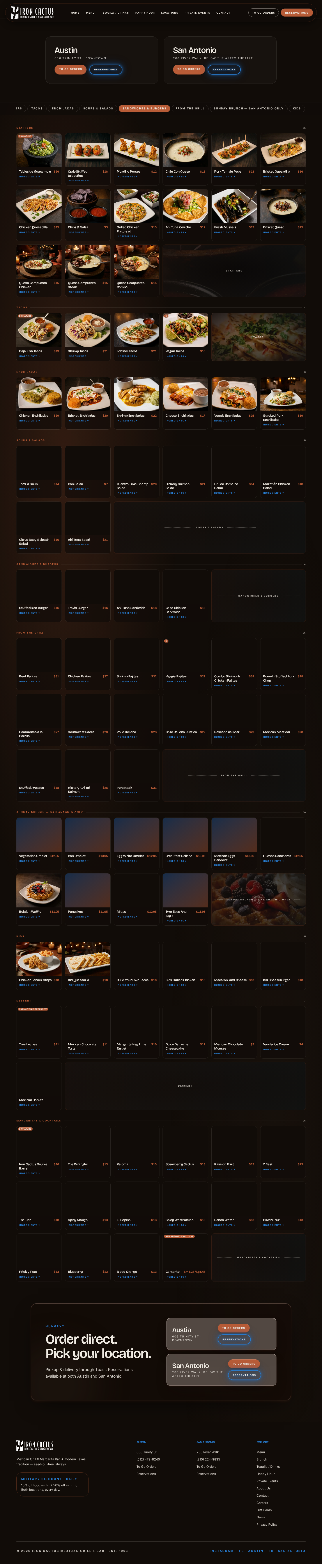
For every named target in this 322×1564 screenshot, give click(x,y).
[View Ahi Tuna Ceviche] (185, 206)
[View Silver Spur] (283, 1199)
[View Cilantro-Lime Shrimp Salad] (136, 463)
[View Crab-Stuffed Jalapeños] (87, 150)
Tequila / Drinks (115, 12)
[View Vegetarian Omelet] (39, 835)
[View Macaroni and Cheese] (234, 959)
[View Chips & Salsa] (87, 206)
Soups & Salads (98, 108)
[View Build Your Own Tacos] (136, 959)
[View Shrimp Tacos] (87, 330)
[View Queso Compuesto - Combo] (136, 262)
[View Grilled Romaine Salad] (234, 463)
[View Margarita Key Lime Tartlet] (136, 1023)
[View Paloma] (136, 1143)
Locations (169, 12)
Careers (262, 1503)
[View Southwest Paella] (87, 711)
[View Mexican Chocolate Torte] (87, 1023)
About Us (264, 1488)
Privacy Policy (267, 1524)
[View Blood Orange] (136, 1251)
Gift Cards (264, 1510)
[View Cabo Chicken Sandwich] (185, 587)
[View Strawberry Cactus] (185, 1143)
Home (75, 12)
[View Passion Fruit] (234, 1143)
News (261, 1517)
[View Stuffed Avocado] (39, 767)
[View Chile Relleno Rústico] (185, 711)
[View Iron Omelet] (87, 835)
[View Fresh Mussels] (234, 206)
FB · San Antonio (287, 1551)
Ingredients (29, 176)
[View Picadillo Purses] (136, 150)
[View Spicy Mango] (87, 1199)
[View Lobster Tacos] (136, 330)
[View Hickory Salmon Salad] (185, 463)
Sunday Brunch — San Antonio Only (249, 108)
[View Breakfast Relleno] (185, 835)
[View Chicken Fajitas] (87, 655)
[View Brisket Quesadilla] (283, 150)
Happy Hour (145, 12)
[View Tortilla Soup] (39, 463)
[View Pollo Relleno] (136, 711)
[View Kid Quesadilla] (87, 959)
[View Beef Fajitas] (39, 655)
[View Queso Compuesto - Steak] (87, 262)
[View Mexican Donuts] (39, 1079)
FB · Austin (251, 1551)
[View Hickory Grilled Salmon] (87, 767)
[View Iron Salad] (87, 463)
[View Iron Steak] (136, 767)
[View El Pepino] (136, 1199)
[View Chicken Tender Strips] (39, 959)
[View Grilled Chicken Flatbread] (136, 206)
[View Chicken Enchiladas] (39, 394)
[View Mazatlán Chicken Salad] (283, 463)
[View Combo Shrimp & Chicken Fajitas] (234, 655)
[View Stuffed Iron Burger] (39, 587)
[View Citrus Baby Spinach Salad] (39, 519)
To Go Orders (263, 12)
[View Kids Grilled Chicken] (185, 959)
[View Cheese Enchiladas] (185, 394)
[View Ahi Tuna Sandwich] (136, 587)
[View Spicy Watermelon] (185, 1199)
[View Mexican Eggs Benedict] (234, 835)
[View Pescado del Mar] (234, 711)
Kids (297, 108)
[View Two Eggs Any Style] (185, 890)
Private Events (197, 12)
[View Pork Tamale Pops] (234, 150)
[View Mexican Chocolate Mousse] (234, 1023)
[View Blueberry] (87, 1251)
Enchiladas (63, 108)
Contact (223, 12)
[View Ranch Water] (234, 1199)
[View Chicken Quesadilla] (39, 206)
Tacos (37, 108)
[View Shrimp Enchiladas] (136, 394)
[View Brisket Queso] (283, 206)
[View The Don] (39, 1199)
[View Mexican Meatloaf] (283, 711)
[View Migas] (136, 890)
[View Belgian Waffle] (39, 890)
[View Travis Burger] (87, 587)
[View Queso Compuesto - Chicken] (39, 262)
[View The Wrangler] (87, 1143)
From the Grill (190, 108)
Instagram (222, 1551)
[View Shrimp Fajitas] (136, 655)
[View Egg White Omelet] (136, 835)
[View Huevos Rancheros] (283, 835)
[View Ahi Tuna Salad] (87, 519)
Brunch (262, 1459)
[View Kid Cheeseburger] (283, 959)
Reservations (296, 12)
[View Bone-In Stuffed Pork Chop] (283, 655)
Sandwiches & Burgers (144, 108)
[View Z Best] (283, 1143)
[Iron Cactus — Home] (32, 12)
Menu (90, 12)
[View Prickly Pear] (39, 1251)
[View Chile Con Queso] (185, 150)
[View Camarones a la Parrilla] (39, 711)
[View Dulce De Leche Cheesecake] (185, 1023)
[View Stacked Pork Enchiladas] (283, 394)
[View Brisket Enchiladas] (87, 394)
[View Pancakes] (87, 890)
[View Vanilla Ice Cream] (283, 1023)
